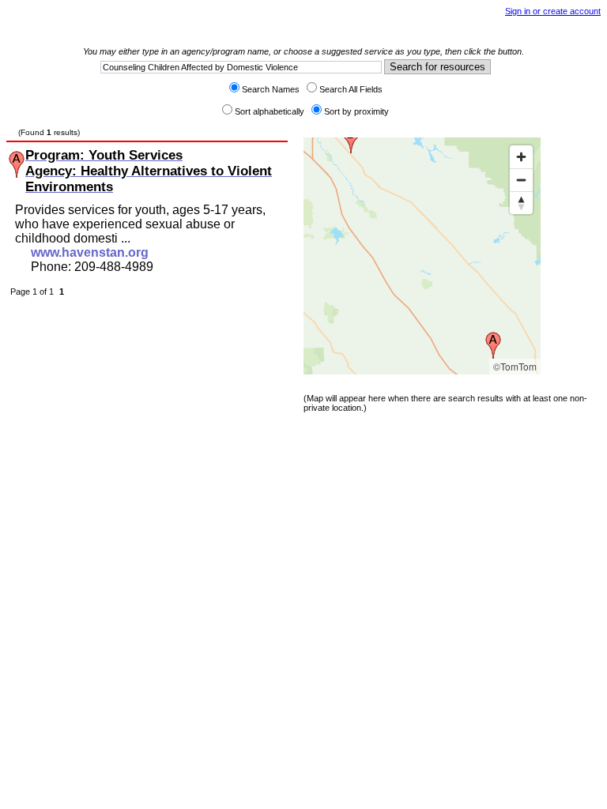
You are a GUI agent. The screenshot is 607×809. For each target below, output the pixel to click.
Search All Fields (351, 89)
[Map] (422, 255)
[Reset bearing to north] (521, 202)
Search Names (271, 89)
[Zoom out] (521, 179)
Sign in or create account (553, 11)
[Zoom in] (521, 156)
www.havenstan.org (90, 252)
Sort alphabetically (269, 111)
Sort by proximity (356, 111)
